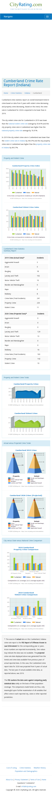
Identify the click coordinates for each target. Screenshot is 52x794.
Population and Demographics (26, 771)
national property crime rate (12, 131)
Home (6, 93)
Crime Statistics (16, 93)
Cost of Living (11, 768)
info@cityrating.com (28, 786)
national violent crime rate (18, 124)
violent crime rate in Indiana (15, 141)
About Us (9, 780)
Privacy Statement (21, 780)
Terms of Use (35, 780)
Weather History (40, 768)
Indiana (27, 93)
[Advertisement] (26, 48)
